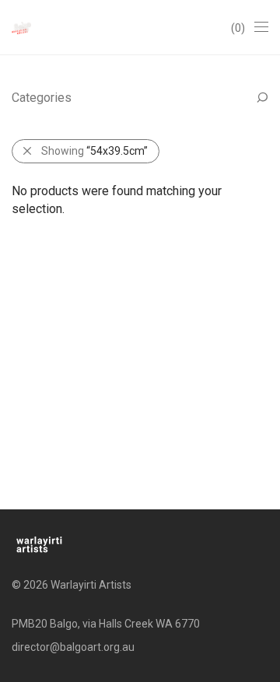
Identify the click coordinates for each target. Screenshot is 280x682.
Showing (94, 151)
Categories (42, 97)
